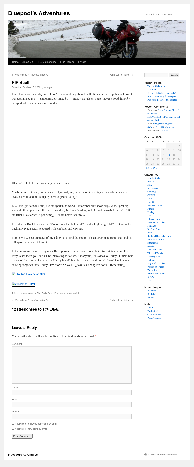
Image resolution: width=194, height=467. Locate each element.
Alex (149, 184)
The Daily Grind (45, 293)
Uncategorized (153, 256)
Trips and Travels (155, 252)
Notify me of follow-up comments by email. (36, 423)
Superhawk (152, 242)
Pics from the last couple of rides (162, 99)
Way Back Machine (156, 263)
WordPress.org (154, 317)
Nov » (154, 167)
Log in (150, 307)
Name (16, 387)
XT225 (150, 276)
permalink (74, 293)
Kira (149, 215)
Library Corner (154, 218)
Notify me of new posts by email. (31, 428)
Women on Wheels (155, 266)
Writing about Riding (156, 273)
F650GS (151, 201)
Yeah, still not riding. (121, 74)
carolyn (48, 87)
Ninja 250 (151, 225)
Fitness (82, 61)
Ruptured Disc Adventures (159, 235)
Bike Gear (151, 290)
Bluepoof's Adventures (39, 13)
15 (168, 154)
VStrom (150, 259)
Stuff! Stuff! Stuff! (155, 239)
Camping (151, 191)
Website (16, 411)
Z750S (150, 280)
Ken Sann (151, 89)
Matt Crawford (154, 116)
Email (15, 399)
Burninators (152, 188)
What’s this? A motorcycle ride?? (30, 74)
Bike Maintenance (46, 61)
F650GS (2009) (154, 205)
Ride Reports (67, 61)
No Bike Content (155, 229)
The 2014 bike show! (157, 86)
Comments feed (154, 314)
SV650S (151, 246)
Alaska (150, 181)
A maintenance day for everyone (161, 96)
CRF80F (151, 194)
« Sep (146, 167)
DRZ (149, 198)
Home (15, 61)
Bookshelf (152, 293)
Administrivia (153, 177)
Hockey (150, 212)
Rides (150, 232)
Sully (149, 126)
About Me (27, 61)
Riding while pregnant (162, 123)
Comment (17, 343)
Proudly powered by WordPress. (163, 454)
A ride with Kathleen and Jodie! (161, 92)
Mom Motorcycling (156, 222)
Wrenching (152, 269)
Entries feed (152, 310)
